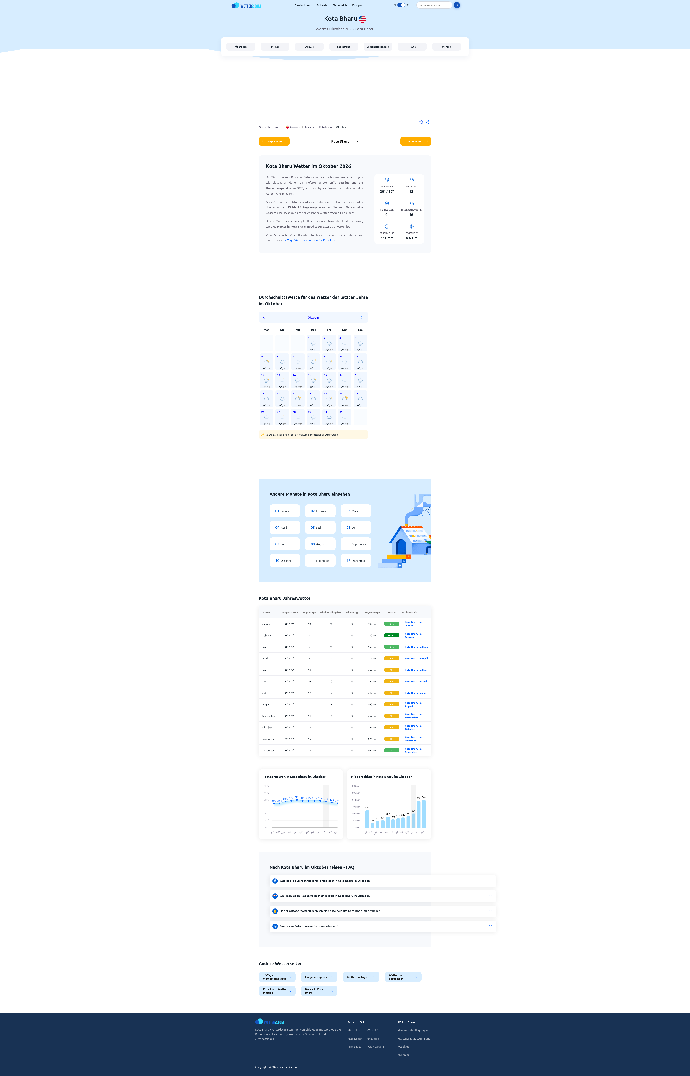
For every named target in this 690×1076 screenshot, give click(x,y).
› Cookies (403, 1046)
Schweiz (322, 5)
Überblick (241, 46)
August (309, 46)
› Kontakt (403, 1054)
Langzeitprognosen (378, 46)
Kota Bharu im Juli (415, 692)
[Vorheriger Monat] (265, 317)
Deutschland (303, 5)
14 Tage (275, 46)
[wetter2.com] (246, 5)
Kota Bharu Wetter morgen (275, 990)
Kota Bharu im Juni (416, 681)
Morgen (446, 46)
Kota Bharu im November (413, 739)
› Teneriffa (373, 1030)
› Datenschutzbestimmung (414, 1038)
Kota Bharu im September (413, 716)
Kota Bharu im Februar (413, 635)
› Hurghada (355, 1046)
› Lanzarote (355, 1038)
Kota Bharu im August (413, 704)
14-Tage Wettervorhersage (274, 976)
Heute (412, 46)
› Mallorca (373, 1038)
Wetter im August (358, 977)
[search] (457, 5)
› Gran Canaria (375, 1046)
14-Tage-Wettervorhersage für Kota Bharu (310, 240)
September (343, 46)
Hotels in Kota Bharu (314, 990)
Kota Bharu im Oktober (413, 727)
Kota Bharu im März (416, 646)
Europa (357, 5)
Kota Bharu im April (416, 658)
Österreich (340, 5)
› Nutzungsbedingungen (413, 1030)
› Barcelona (355, 1030)
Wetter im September (396, 976)
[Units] (401, 5)
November (414, 141)
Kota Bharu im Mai (416, 669)
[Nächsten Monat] (361, 317)
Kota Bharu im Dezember (413, 750)
